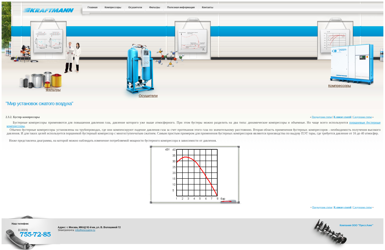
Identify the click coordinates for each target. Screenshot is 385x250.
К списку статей (342, 117)
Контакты (207, 7)
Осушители (135, 7)
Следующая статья (362, 117)
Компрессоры (113, 7)
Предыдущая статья (322, 117)
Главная (92, 7)
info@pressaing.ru (85, 230)
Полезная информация (181, 7)
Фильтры (154, 7)
